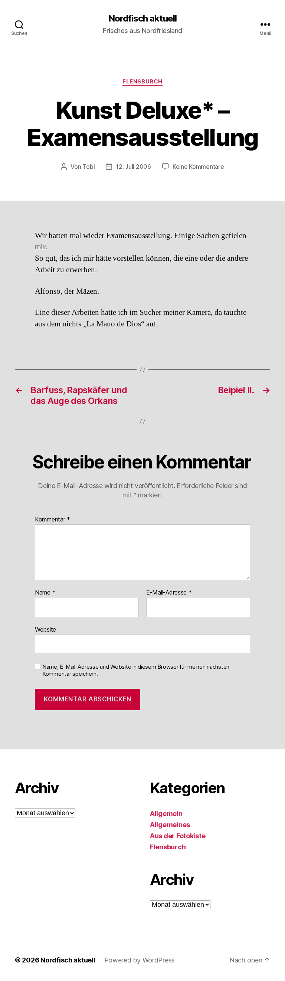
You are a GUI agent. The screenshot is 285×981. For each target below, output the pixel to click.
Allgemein (166, 813)
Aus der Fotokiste (177, 836)
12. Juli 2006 (133, 166)
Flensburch (142, 81)
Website (45, 629)
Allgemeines (170, 825)
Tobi (88, 166)
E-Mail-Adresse (169, 592)
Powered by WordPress (139, 960)
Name (45, 592)
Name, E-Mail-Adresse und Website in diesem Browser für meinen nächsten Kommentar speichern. (135, 670)
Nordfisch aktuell (142, 18)
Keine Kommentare (198, 166)
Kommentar (52, 519)
